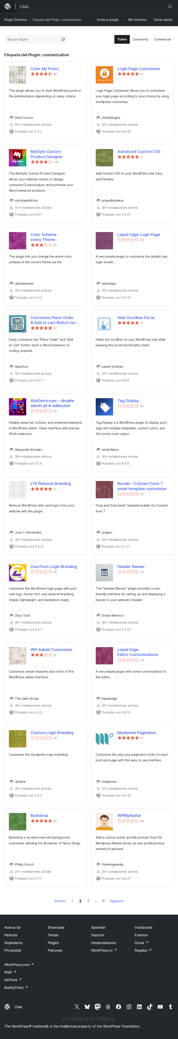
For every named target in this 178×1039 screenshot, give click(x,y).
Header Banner (131, 566)
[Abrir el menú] (171, 6)
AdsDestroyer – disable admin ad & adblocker (52, 403)
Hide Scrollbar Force (136, 317)
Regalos (143, 950)
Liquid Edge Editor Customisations (137, 652)
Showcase (56, 927)
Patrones (55, 950)
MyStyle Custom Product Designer (47, 154)
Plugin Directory (15, 19)
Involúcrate (143, 927)
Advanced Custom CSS (138, 151)
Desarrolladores (103, 943)
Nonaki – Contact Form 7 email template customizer (142, 486)
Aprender (98, 927)
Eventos (141, 935)
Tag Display (128, 400)
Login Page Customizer (138, 68)
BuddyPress (16, 987)
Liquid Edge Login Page (138, 234)
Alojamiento (13, 943)
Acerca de (12, 927)
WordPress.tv (104, 950)
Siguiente (117, 901)
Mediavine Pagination (136, 732)
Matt (10, 972)
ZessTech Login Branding (54, 566)
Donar (142, 943)
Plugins (53, 943)
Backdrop (39, 815)
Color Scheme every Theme (44, 237)
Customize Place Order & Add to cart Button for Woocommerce (53, 320)
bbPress (13, 980)
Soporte (97, 935)
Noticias (10, 935)
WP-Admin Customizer (52, 649)
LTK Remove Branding (51, 483)
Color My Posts (45, 68)
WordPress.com (19, 964)
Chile (18, 1007)
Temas (53, 935)
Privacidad (12, 950)
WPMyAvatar (129, 815)
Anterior (60, 901)
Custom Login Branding (52, 732)
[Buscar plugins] (63, 39)
